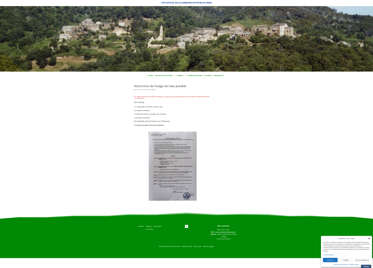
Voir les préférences (362, 260)
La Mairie (179, 75)
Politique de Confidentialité (340, 264)
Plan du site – (198, 246)
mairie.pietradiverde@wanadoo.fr (225, 232)
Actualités (208, 75)
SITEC (190, 246)
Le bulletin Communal (194, 75)
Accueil (150, 75)
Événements (218, 75)
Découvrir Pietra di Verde (163, 75)
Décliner (346, 260)
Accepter (330, 260)
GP (137, 89)
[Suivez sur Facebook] (186, 226)
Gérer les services (329, 254)
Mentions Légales (354, 264)
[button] (369, 238)
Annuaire (149, 226)
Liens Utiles (149, 229)
